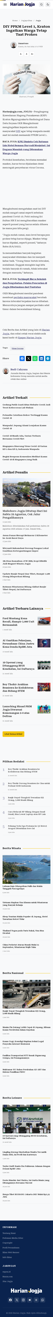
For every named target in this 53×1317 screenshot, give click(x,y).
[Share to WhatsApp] (35, 358)
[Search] (41, 4)
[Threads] (36, 1300)
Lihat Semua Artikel (13, 734)
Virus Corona (17, 348)
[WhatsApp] (42, 1300)
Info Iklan (7, 1257)
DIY (18, 131)
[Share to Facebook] (22, 358)
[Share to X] (28, 358)
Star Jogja (8, 1281)
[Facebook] (10, 1300)
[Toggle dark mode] (47, 4)
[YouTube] (29, 1300)
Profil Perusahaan (11, 1248)
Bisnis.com (8, 1277)
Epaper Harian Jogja (29, 337)
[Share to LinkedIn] (41, 358)
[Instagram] (23, 1300)
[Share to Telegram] (47, 358)
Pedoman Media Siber (13, 1238)
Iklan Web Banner (11, 1252)
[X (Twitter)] (16, 1300)
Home (15, 21)
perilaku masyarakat (25, 297)
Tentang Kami (9, 1233)
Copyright (7, 1243)
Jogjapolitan (26, 21)
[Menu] (5, 4)
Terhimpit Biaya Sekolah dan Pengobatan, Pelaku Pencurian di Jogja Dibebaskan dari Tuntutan (25, 283)
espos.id (7, 1272)
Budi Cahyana (19, 369)
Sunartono (23, 43)
